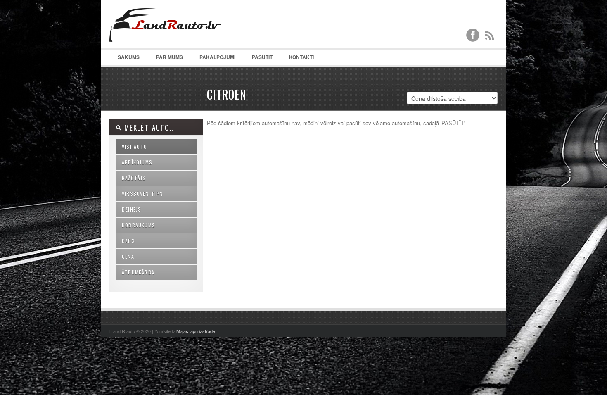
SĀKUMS (129, 57)
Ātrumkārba (138, 272)
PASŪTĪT (262, 57)
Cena (128, 256)
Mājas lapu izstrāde (195, 331)
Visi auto (134, 146)
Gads (128, 240)
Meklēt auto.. (147, 127)
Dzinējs (131, 209)
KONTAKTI (301, 57)
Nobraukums (138, 224)
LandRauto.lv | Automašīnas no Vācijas (171, 41)
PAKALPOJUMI (217, 57)
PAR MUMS (169, 57)
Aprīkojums (137, 162)
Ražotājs (134, 177)
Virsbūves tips (142, 193)
